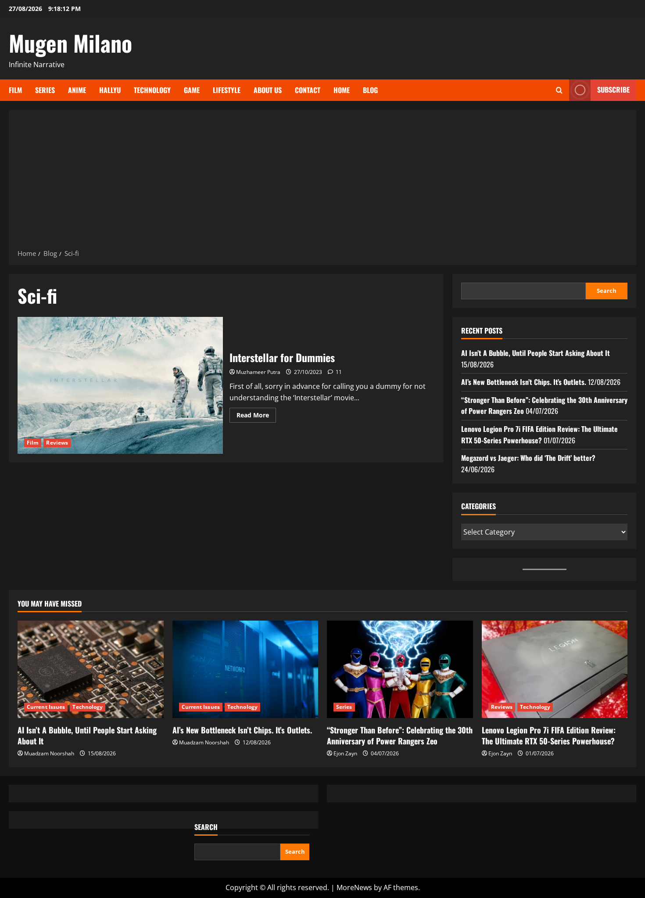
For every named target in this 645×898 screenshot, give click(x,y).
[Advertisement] (322, 182)
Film (15, 90)
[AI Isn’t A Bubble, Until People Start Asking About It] (91, 669)
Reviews (57, 442)
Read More (256, 416)
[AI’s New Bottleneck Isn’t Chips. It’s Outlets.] (245, 669)
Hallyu (110, 90)
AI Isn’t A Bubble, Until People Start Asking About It (535, 353)
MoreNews (354, 887)
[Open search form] (559, 90)
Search (606, 291)
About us (268, 90)
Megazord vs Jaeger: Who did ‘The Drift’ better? (528, 458)
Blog (370, 90)
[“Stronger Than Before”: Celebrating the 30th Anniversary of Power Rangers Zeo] (400, 669)
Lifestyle (226, 90)
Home (341, 90)
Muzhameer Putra (258, 372)
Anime (77, 90)
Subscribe (613, 89)
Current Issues (46, 707)
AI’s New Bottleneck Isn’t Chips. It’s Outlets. (523, 382)
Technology (152, 90)
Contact (307, 90)
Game (192, 90)
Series (45, 90)
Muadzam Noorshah (49, 753)
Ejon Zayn (345, 753)
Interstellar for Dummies (120, 385)
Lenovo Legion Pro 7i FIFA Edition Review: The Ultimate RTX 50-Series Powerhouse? (539, 434)
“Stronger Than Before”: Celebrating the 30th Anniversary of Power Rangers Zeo (400, 735)
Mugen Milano (70, 42)
